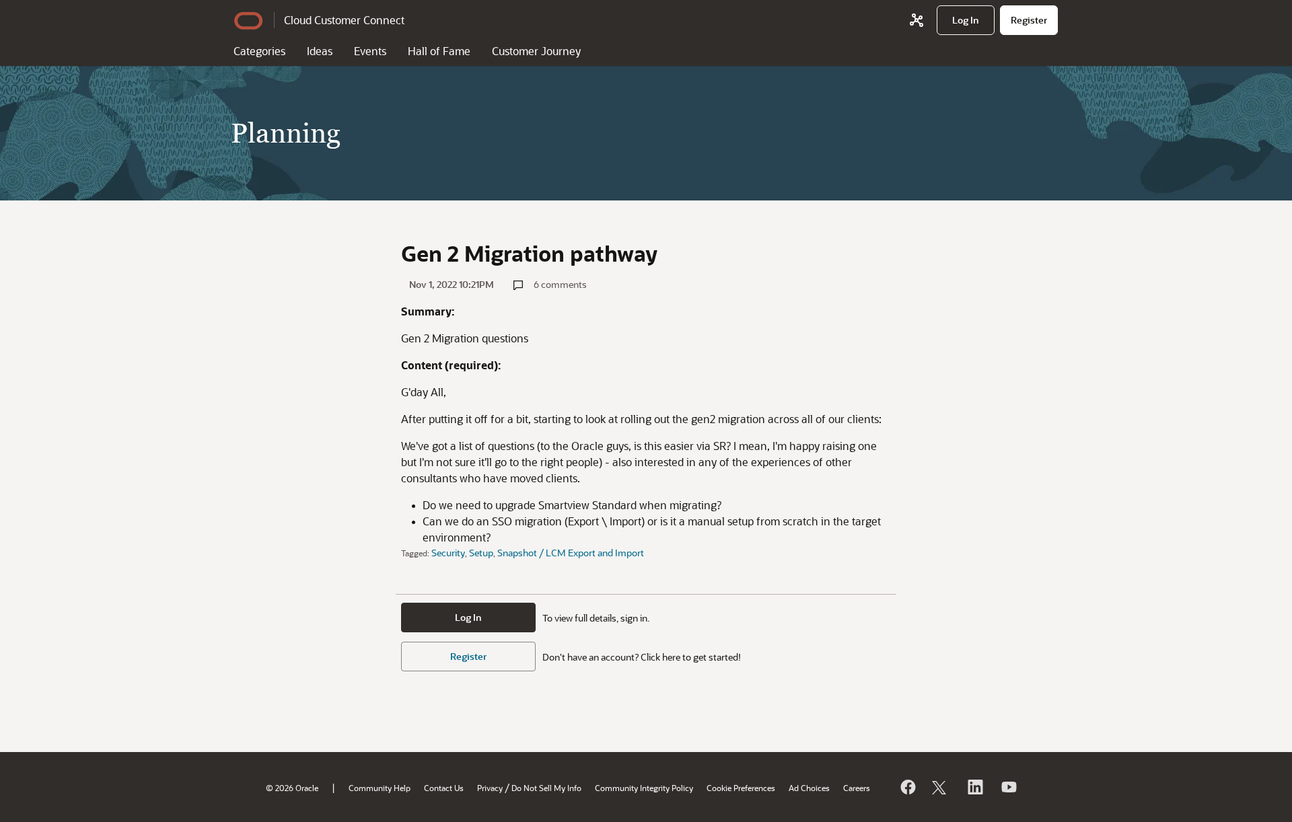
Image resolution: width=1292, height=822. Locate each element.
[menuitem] (966, 20)
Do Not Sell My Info (546, 787)
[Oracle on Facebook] (907, 787)
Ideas (319, 51)
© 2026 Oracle (292, 787)
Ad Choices (809, 787)
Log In (468, 617)
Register (468, 656)
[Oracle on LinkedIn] (974, 787)
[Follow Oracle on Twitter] (940, 787)
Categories (259, 51)
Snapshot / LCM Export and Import (570, 552)
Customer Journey (536, 51)
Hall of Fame (439, 51)
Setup (481, 552)
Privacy (490, 787)
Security (448, 552)
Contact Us (444, 787)
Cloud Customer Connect (344, 20)
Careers (856, 787)
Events (370, 51)
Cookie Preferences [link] (741, 787)
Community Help (379, 787)
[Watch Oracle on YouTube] (1008, 787)
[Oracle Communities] (916, 20)
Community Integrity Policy (644, 787)
